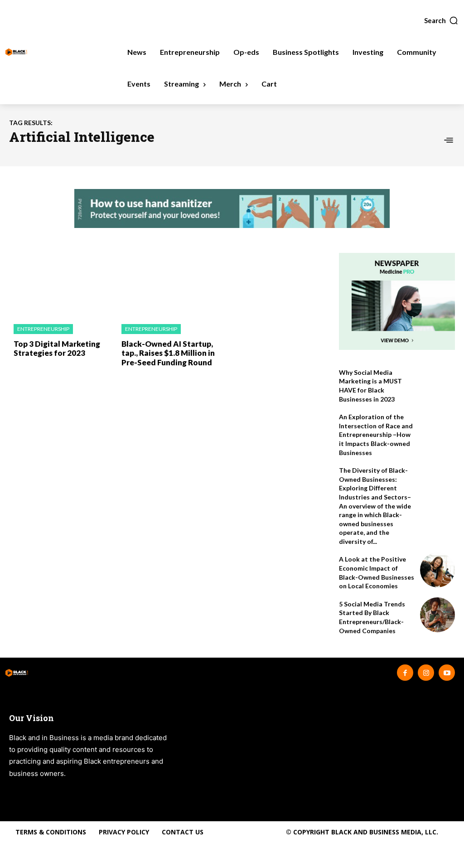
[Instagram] (426, 672)
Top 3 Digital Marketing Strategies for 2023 (57, 348)
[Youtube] (447, 672)
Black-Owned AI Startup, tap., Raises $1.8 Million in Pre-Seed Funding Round (168, 353)
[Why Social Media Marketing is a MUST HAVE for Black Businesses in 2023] (437, 383)
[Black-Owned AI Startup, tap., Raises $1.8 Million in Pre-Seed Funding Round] (168, 284)
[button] (441, 20)
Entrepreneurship (43, 328)
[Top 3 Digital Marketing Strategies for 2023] (60, 284)
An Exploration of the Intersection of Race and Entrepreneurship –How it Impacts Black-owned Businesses (376, 434)
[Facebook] (405, 672)
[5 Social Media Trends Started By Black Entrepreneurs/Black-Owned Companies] (437, 614)
